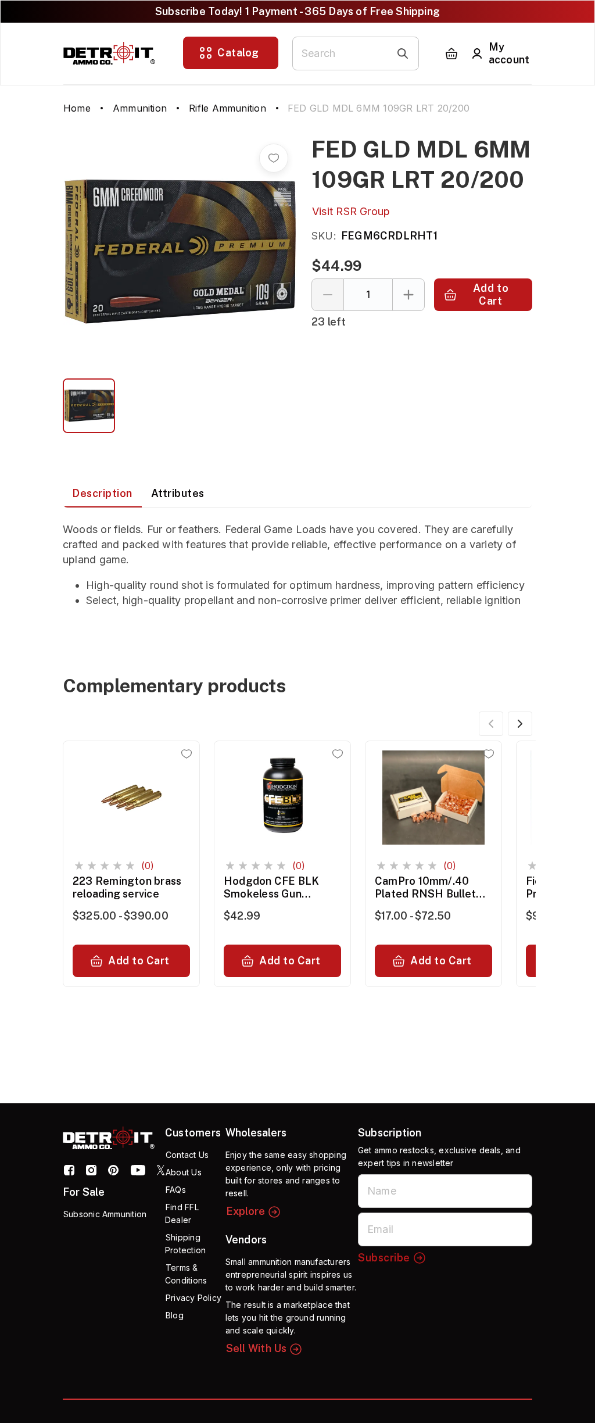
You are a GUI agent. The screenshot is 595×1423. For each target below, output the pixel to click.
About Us (184, 1172)
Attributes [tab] (178, 493)
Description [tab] (102, 493)
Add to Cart (490, 294)
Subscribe (384, 1258)
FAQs (176, 1190)
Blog (175, 1315)
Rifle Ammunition (227, 108)
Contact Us (187, 1155)
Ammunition (140, 108)
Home (77, 108)
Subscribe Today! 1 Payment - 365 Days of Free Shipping (297, 11)
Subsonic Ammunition (104, 1214)
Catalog (238, 53)
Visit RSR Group (351, 211)
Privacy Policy (193, 1298)
